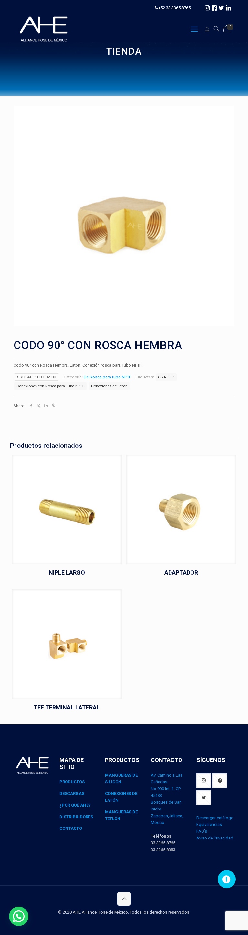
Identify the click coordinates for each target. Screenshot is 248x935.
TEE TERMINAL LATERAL (67, 707)
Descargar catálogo (214, 817)
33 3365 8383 (163, 849)
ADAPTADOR (181, 572)
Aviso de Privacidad (214, 838)
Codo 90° (166, 377)
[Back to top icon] (124, 899)
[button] (18, 916)
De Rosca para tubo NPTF (107, 377)
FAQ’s (201, 831)
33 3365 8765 (163, 842)
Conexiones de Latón (109, 386)
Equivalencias (209, 824)
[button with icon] (203, 780)
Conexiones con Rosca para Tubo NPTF (50, 386)
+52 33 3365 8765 (174, 7)
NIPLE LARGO (67, 572)
